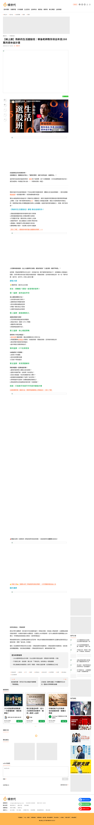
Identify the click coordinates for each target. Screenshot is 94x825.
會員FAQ (20, 807)
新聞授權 (33, 817)
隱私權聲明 (50, 817)
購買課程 (75, 4)
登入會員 (19, 810)
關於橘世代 (13, 805)
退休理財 (6, 9)
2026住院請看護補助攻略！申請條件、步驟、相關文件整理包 (84, 645)
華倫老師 (13, 672)
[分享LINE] (4, 104)
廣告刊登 (20, 805)
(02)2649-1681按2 (30, 803)
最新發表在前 (64, 785)
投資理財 (51, 672)
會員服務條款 (40, 810)
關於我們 (67, 817)
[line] (82, 4)
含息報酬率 (14, 674)
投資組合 (37, 672)
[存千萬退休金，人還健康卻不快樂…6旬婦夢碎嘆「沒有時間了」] (73, 671)
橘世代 (5, 36)
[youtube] (84, 4)
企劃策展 (58, 9)
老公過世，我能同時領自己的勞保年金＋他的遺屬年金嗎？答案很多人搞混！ (84, 665)
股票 (31, 672)
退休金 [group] (11, 14)
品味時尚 (34, 9)
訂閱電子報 (26, 810)
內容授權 (26, 805)
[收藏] (4, 114)
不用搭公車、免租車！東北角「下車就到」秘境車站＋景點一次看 (84, 650)
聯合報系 (56, 817)
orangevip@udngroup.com (17, 803)
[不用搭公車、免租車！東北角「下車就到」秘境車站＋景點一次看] (73, 651)
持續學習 (13, 9)
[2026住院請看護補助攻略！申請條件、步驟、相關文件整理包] (73, 646)
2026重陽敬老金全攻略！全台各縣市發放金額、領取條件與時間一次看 (84, 640)
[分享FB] (4, 100)
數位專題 (52, 9)
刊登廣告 (20, 817)
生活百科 (27, 9)
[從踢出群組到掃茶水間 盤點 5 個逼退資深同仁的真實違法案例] (73, 661)
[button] (89, 4)
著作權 (44, 817)
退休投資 (44, 672)
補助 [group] (24, 14)
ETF (26, 672)
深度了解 (19, 721)
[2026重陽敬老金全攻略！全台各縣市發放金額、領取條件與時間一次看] (73, 641)
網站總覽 (73, 817)
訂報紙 (62, 817)
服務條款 (39, 817)
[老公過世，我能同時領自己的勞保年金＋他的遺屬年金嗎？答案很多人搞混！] (73, 666)
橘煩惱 (40, 9)
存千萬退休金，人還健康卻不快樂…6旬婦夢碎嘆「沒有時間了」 (84, 670)
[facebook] (79, 4)
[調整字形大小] (4, 119)
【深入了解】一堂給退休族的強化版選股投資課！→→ (26, 229)
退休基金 (64, 672)
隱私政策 (48, 810)
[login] (87, 4)
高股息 (20, 672)
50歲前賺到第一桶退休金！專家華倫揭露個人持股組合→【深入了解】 (31, 390)
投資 (58, 672)
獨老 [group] (29, 14)
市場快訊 (12, 36)
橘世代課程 (13, 807)
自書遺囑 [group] (18, 14)
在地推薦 (20, 9)
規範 (4, 779)
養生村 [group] (5, 14)
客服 (28, 817)
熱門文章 (73, 635)
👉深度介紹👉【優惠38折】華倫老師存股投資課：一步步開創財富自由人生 (33, 584)
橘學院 (46, 9)
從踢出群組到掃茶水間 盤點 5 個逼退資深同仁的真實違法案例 (83, 660)
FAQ (25, 817)
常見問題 (33, 810)
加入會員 (12, 810)
